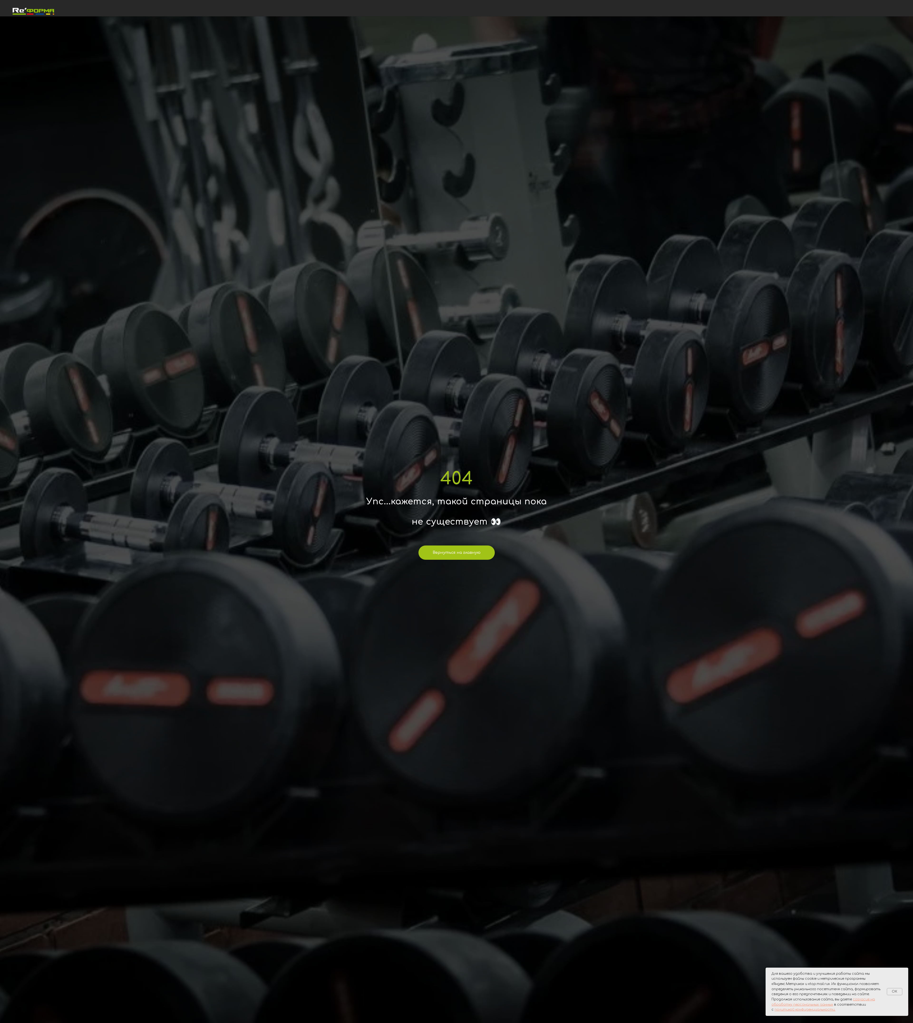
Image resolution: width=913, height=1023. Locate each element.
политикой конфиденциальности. (805, 1009)
